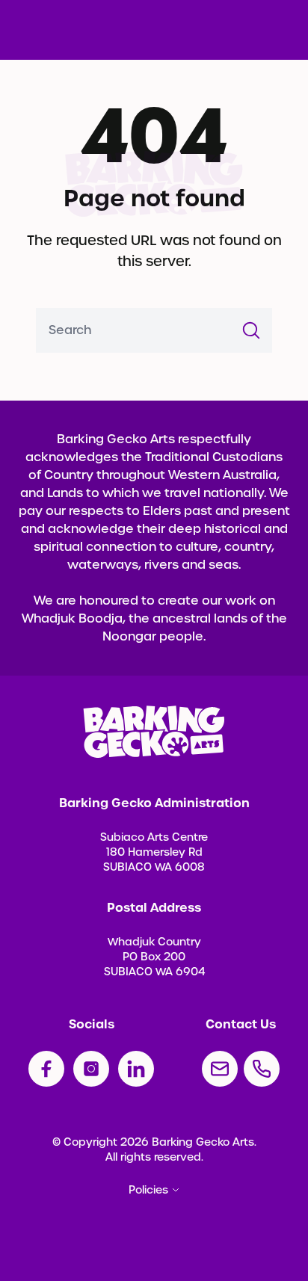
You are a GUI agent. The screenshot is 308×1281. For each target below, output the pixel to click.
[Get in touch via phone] (262, 1069)
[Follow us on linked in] (136, 1069)
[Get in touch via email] (220, 1069)
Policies (148, 1190)
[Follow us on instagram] (91, 1069)
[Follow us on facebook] (46, 1069)
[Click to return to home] (154, 732)
